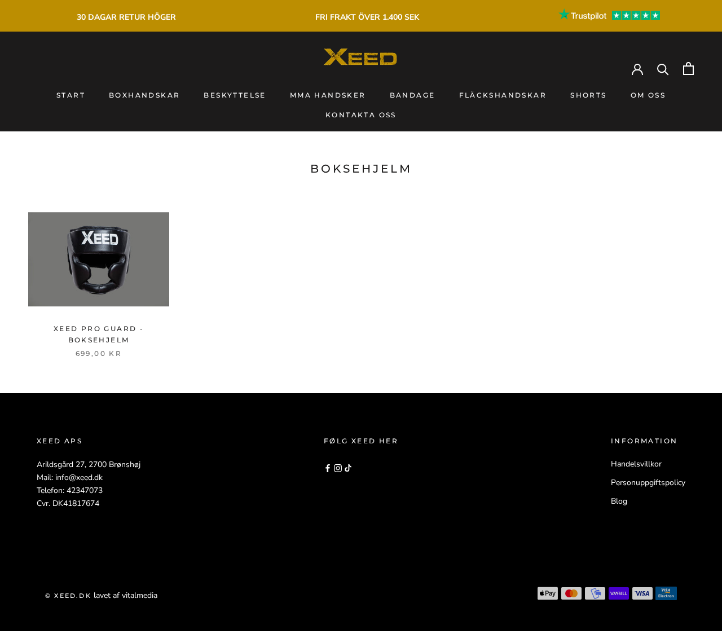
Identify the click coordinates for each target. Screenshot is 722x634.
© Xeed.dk (68, 596)
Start (70, 95)
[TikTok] (348, 467)
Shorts (588, 95)
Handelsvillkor (636, 464)
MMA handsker (328, 95)
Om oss (648, 95)
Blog (619, 501)
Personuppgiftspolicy (648, 482)
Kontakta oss (361, 115)
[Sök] (663, 68)
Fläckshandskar (503, 95)
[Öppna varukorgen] (688, 68)
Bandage (412, 95)
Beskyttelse (235, 95)
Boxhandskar (144, 95)
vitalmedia (139, 595)
